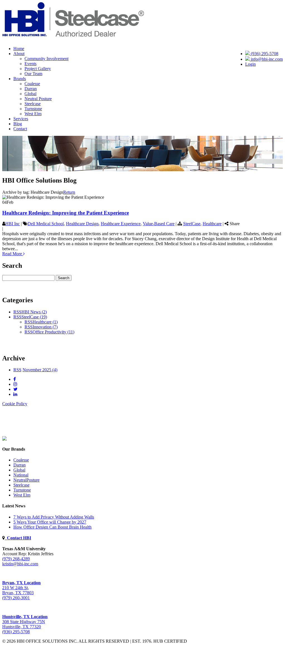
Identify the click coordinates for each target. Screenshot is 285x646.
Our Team (33, 73)
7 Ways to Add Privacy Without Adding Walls (53, 517)
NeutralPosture (26, 480)
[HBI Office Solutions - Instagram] (15, 384)
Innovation (45, 327)
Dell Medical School (46, 223)
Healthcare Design (82, 223)
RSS (17, 312)
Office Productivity (53, 332)
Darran (30, 88)
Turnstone (33, 108)
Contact (20, 128)
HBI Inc (12, 223)
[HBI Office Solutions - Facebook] (14, 379)
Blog (17, 123)
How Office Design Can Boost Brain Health (52, 527)
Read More (12, 253)
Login (250, 64)
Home (18, 48)
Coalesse (32, 83)
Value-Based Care (159, 223)
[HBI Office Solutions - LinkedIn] (15, 394)
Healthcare (212, 223)
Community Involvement (46, 58)
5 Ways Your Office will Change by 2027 (49, 522)
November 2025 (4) (40, 369)
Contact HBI (18, 538)
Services (20, 118)
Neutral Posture (38, 98)
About (18, 53)
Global (30, 93)
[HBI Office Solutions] (4, 439)
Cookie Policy (14, 403)
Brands (19, 78)
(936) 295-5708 (264, 53)
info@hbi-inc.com (266, 59)
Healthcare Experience (121, 223)
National (20, 475)
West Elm (32, 113)
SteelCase (191, 223)
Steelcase (32, 103)
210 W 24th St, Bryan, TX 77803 (21, 587)
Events (30, 63)
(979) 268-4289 (16, 558)
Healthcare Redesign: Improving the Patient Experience (65, 213)
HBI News (34, 312)
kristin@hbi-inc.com (20, 563)
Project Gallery (37, 68)
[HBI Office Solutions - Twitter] (15, 389)
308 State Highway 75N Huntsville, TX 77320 (25, 621)
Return (69, 192)
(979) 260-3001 (16, 597)
